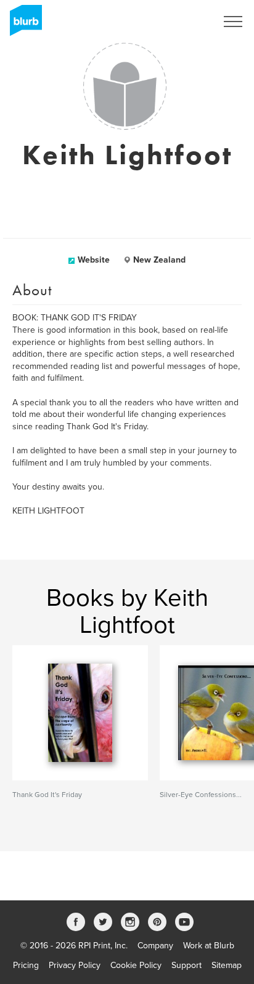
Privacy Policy (74, 965)
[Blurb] (22, 24)
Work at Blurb (208, 945)
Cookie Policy (136, 965)
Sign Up (185, 21)
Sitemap (226, 965)
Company (155, 945)
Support (186, 965)
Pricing (26, 965)
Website (94, 260)
